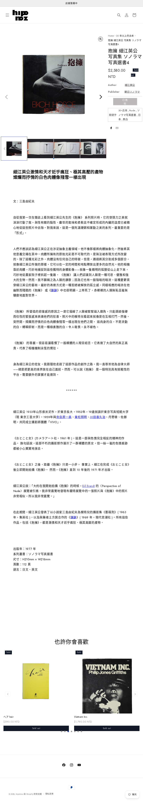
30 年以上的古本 (125, 35)
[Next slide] (135, 694)
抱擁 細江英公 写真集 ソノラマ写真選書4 (124, 42)
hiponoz (19, 794)
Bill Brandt (88, 486)
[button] (7, 15)
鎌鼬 (54, 290)
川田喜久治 (97, 417)
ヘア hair (8, 717)
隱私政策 (49, 794)
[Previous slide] (8, 694)
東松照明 (81, 417)
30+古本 (122, 110)
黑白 (125, 119)
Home (111, 35)
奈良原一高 (64, 417)
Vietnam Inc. (81, 717)
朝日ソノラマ (132, 92)
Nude (132, 110)
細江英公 (130, 85)
